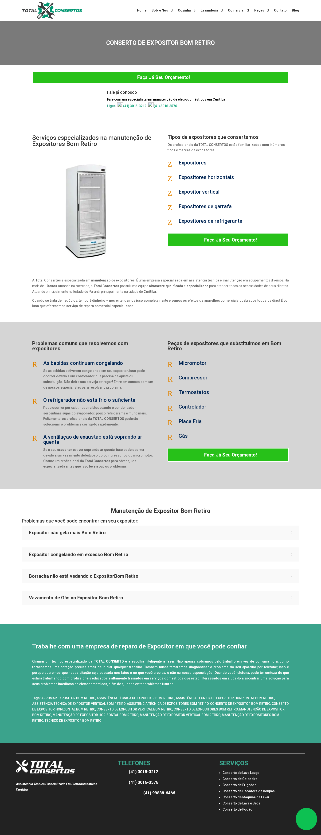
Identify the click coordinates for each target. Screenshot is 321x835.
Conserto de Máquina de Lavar (246, 797)
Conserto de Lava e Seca (241, 803)
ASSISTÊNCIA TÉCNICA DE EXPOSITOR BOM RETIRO (135, 698)
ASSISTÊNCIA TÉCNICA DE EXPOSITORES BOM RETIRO (168, 704)
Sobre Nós (160, 10)
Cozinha (184, 10)
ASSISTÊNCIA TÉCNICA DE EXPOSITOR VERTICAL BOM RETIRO (78, 704)
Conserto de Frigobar (239, 785)
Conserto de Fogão (237, 809)
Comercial (236, 10)
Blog (295, 10)
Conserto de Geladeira (240, 779)
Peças (259, 10)
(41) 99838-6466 (159, 792)
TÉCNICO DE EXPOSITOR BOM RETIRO (73, 720)
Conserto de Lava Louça (241, 773)
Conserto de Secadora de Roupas (249, 791)
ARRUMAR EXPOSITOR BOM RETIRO (68, 698)
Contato (280, 10)
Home (141, 10)
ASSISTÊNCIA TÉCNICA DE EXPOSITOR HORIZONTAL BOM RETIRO (225, 698)
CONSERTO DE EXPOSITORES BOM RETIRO (206, 709)
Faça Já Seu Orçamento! (163, 77)
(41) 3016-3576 (165, 106)
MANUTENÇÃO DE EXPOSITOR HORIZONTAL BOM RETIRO (95, 715)
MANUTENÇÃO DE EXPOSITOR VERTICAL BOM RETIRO (180, 715)
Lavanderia (209, 10)
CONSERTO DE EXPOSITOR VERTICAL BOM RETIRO (134, 709)
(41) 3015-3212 (134, 106)
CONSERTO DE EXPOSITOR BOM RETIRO (240, 704)
